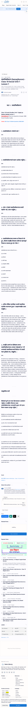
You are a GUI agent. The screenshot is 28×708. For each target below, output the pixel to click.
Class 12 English (5, 697)
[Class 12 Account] (15, 573)
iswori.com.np (18, 489)
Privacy (17, 694)
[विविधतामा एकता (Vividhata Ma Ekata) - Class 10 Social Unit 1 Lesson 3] (14, 504)
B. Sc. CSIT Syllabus (20, 685)
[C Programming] (7, 634)
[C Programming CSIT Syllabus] (20, 634)
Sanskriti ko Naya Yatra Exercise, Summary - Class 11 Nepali (14, 607)
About (17, 690)
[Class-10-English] (11, 586)
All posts (4, 678)
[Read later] (22, 92)
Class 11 (5, 692)
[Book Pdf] (20, 631)
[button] (2, 2)
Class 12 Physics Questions (19, 680)
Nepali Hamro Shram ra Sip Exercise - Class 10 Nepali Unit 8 (14, 570)
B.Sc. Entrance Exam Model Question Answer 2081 (14, 595)
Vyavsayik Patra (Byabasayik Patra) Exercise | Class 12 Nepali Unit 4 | (14, 582)
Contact (17, 692)
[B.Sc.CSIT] (20, 628)
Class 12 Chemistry (6, 695)
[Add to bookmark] (25, 543)
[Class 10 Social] (5, 510)
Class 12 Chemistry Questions (20, 683)
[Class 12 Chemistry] (12, 598)
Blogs (17, 678)
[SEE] (14, 617)
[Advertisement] (14, 26)
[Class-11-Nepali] (11, 605)
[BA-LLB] (7, 631)
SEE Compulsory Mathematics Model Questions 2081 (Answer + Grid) (14, 620)
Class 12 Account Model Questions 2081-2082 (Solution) (14, 576)
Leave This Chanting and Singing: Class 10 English (13, 588)
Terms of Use (18, 697)
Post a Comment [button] (14, 534)
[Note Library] (6, 1)
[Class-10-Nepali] (11, 567)
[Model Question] (17, 592)
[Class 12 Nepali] (11, 580)
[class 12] (9, 573)
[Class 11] (19, 5)
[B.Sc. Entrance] (11, 592)
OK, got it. (18, 705)
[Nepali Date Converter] (11, 5)
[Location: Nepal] (15, 95)
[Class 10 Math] (11, 617)
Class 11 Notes (5, 690)
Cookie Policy (5, 705)
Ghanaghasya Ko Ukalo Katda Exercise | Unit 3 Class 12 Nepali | (14, 613)
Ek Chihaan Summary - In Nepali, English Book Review (14, 560)
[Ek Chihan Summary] (12, 557)
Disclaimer (18, 695)
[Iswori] (7, 92)
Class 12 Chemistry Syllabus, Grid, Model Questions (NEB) (13, 601)
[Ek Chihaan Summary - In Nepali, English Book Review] (14, 549)
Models (18, 8)
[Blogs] (3, 5)
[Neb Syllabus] (18, 598)
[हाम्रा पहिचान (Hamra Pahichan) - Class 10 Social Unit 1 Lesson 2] (14, 498)
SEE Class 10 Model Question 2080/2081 (14, 121)
